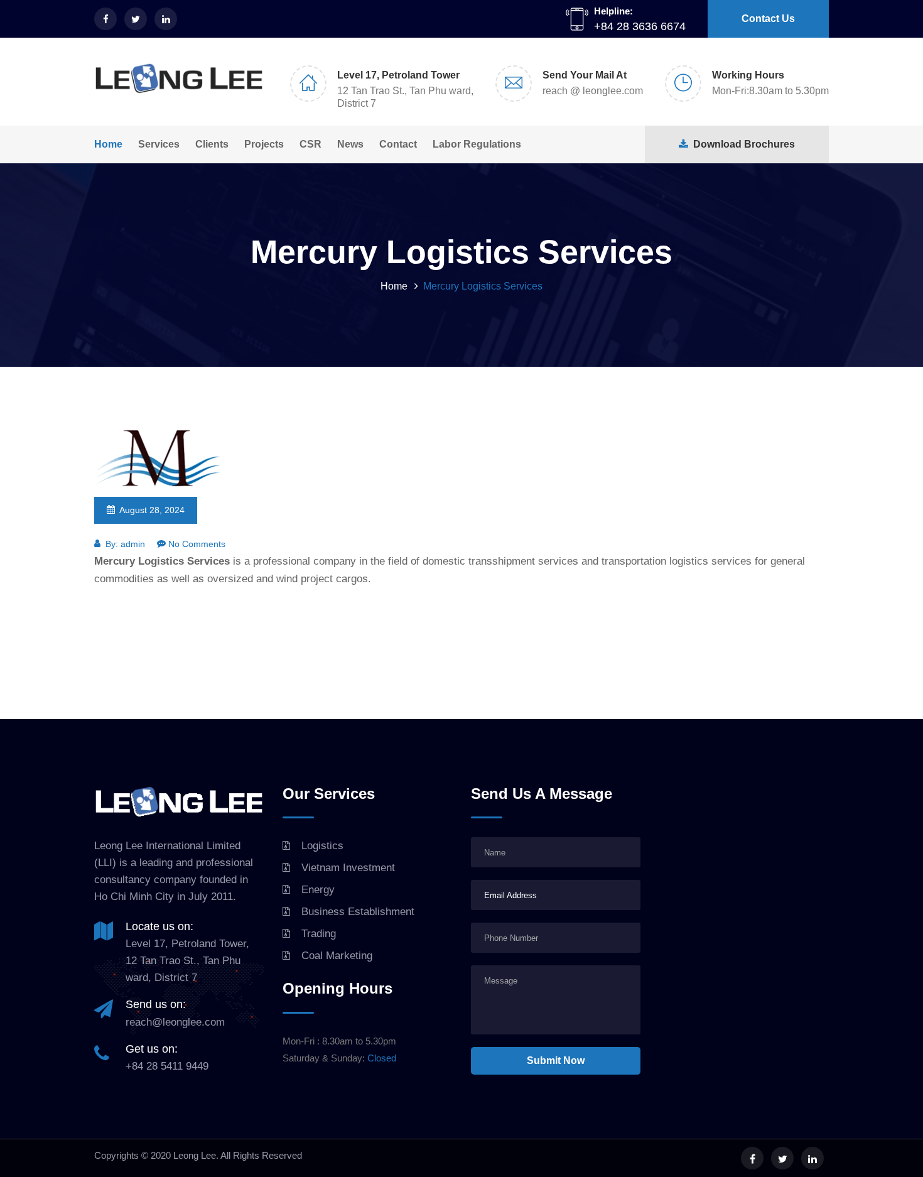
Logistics (322, 846)
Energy (318, 890)
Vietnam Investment (348, 868)
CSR (310, 144)
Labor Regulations (477, 144)
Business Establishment (357, 912)
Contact (398, 144)
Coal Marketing (336, 956)
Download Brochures (741, 144)
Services (159, 144)
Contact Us (768, 18)
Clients (212, 144)
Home (108, 144)
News (350, 144)
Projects (264, 144)
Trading (318, 934)
